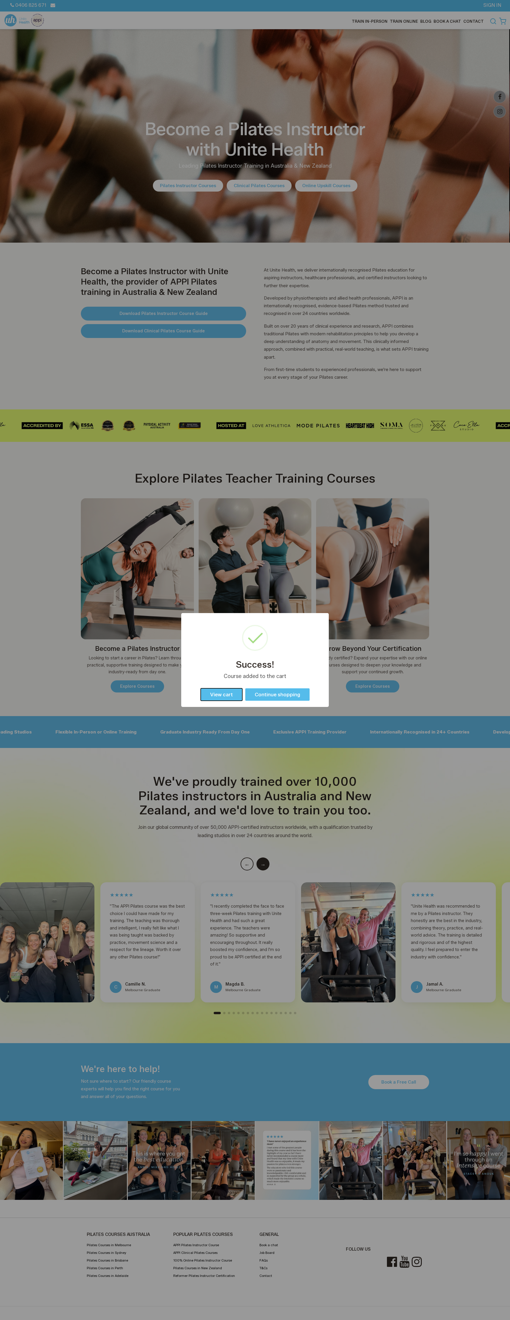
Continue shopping (277, 694)
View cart (221, 694)
